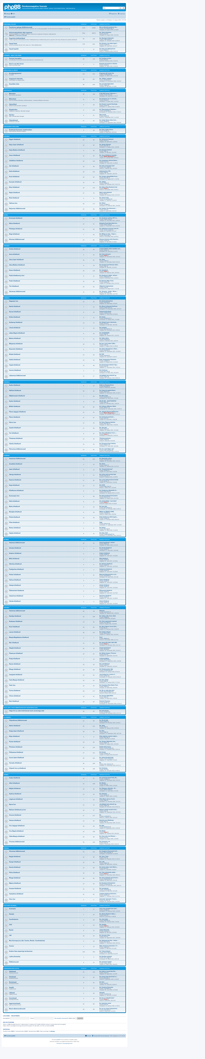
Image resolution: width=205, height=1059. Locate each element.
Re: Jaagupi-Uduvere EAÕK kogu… (109, 411)
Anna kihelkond (14, 254)
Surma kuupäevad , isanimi (107, 542)
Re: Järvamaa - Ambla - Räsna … (108, 291)
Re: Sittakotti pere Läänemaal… (108, 322)
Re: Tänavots (103, 793)
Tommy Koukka (108, 229)
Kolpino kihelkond (15, 553)
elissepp (106, 978)
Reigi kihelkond (14, 234)
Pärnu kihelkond (14, 417)
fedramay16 (107, 318)
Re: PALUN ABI (103, 720)
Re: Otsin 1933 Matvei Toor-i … (108, 433)
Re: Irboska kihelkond (105, 547)
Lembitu (106, 44)
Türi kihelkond (14, 286)
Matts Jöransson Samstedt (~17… (108, 945)
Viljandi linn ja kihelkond (17, 768)
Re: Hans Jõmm (103, 679)
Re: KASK (102, 485)
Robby (105, 183)
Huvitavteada (107, 74)
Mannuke (106, 920)
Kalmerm (106, 444)
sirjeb (105, 287)
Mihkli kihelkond (14, 406)
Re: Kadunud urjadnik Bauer (107, 390)
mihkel (105, 686)
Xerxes (106, 105)
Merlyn (105, 543)
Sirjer (105, 151)
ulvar (105, 810)
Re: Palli (101, 354)
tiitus (105, 821)
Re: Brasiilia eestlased (105, 956)
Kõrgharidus (13, 109)
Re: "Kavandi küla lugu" (106, 469)
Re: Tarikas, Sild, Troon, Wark (107, 616)
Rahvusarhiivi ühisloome (11, 126)
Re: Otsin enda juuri (105, 254)
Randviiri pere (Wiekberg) (106, 820)
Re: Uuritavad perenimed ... (107, 417)
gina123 (106, 391)
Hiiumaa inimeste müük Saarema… (109, 239)
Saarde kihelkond (15, 428)
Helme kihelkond (14, 725)
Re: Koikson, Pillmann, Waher (107, 406)
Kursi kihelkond (14, 627)
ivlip (105, 193)
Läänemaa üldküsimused (17, 375)
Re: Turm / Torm (103, 856)
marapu (106, 240)
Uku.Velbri (106, 622)
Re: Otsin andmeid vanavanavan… (109, 877)
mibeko (106, 376)
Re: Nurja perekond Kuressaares (108, 495)
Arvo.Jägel (106, 167)
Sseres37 (106, 497)
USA (10, 924)
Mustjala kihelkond (15, 512)
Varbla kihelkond (14, 359)
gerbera (106, 675)
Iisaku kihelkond (14, 778)
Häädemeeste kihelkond (17, 396)
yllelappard (106, 276)
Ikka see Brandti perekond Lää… (108, 27)
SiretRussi (106, 79)
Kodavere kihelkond (15, 621)
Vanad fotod (13, 43)
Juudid (11, 987)
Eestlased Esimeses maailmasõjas (20, 130)
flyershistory (107, 328)
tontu (105, 842)
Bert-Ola (106, 371)
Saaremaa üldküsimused (17, 458)
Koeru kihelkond (14, 270)
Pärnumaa (7, 382)
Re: (100, 762)
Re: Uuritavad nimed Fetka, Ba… (108, 777)
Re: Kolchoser (103, 370)
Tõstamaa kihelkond (15, 438)
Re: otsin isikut (103, 919)
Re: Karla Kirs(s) (104, 710)
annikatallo (106, 110)
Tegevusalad (8, 90)
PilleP (105, 732)
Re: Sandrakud (103, 270)
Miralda (106, 121)
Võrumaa (6, 848)
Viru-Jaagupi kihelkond (16, 825)
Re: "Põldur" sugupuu (105, 78)
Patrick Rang (107, 219)
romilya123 (107, 312)
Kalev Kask (107, 486)
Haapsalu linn (13, 301)
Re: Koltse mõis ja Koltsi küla (107, 474)
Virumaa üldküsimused (16, 841)
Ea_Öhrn (106, 900)
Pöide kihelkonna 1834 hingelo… (108, 517)
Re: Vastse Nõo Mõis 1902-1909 (108, 642)
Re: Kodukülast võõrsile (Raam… (108, 160)
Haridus (11, 115)
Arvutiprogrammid (15, 73)
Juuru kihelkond (14, 155)
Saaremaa (7, 455)
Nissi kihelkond (14, 187)
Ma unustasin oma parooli (61, 1018)
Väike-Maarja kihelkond (16, 836)
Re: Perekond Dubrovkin (106, 987)
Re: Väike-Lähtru (104, 338)
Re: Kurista (102, 752)
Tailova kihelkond (15, 580)
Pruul (100, 637)
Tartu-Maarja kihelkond (16, 680)
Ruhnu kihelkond (14, 528)
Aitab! (105, 697)
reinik (105, 344)
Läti (10, 935)
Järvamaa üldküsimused (17, 291)
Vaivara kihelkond (15, 820)
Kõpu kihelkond (14, 736)
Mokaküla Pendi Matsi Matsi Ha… (108, 223)
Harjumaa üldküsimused (17, 208)
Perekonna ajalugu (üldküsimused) (20, 27)
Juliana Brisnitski (104, 929)
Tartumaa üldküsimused (17, 611)
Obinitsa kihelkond (15, 564)
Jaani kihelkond (14, 469)
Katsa (105, 188)
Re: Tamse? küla (104, 197)
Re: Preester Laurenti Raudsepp (108, 104)
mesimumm (107, 459)
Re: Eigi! (101, 825)
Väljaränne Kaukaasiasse (106, 286)
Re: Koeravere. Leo (104, 841)
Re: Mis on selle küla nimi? (106, 690)
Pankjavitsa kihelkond (16, 569)
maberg (106, 947)
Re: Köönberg (103, 768)
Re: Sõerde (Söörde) (105, 144)
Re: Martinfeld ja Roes (105, 458)
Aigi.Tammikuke (108, 691)
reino (105, 857)
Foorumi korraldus (15, 58)
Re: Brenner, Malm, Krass (106, 280)
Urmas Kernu (107, 94)
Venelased (12, 977)
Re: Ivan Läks (103, 506)
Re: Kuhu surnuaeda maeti (106, 165)
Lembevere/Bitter (104, 658)
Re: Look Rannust (104, 663)
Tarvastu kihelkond (15, 763)
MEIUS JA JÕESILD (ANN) (106, 511)
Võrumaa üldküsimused (17, 851)
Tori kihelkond (14, 433)
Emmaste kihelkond (15, 218)
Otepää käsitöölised (105, 647)
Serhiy (105, 65)
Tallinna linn (13, 203)
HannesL (106, 753)
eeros (105, 418)
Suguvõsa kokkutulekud (17, 38)
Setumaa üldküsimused (17, 542)
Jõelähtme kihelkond (16, 160)
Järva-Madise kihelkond (17, 265)
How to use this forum (16, 64)
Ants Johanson (108, 764)
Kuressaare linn (14, 496)
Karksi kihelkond (14, 401)
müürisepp (106, 235)
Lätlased (12, 993)
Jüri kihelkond (14, 166)
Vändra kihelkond (15, 443)
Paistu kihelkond (14, 741)
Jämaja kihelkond (15, 474)
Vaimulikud (13, 104)
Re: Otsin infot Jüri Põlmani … (108, 836)
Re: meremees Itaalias (105, 961)
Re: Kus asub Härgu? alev (106, 448)
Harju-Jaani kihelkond (16, 144)
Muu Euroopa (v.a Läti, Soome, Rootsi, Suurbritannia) (27, 940)
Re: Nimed (102, 830)
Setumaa (6, 539)
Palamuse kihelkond (16, 653)
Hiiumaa (6, 215)
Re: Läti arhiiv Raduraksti (106, 83)
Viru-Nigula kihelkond (16, 831)
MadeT (106, 742)
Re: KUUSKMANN (104, 332)
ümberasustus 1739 (104, 171)
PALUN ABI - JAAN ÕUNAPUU (107, 401)
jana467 (106, 702)
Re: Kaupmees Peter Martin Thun (108, 685)
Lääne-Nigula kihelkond (17, 333)
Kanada (11, 914)
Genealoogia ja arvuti (11, 70)
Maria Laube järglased (105, 192)
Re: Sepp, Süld (103, 533)
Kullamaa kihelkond (15, 322)
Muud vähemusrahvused (17, 1009)
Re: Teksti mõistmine (105, 32)
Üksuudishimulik (108, 28)
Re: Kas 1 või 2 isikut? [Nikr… (107, 343)
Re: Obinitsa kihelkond (105, 563)
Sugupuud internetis (16, 78)
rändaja (106, 909)
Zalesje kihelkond (15, 585)
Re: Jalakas (102, 181)
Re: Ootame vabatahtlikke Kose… (108, 176)
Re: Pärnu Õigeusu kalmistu (107, 422)
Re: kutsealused (103, 888)
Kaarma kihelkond (15, 480)
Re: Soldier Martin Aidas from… (108, 120)
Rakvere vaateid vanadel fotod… (108, 809)
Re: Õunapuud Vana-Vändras (107, 443)
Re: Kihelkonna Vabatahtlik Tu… (108, 490)
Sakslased (12, 971)
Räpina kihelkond (15, 883)
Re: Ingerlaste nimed (105, 1003)
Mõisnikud (12, 99)
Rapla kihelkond (14, 192)
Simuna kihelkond (15, 815)
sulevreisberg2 (108, 450)
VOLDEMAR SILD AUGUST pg (107, 375)
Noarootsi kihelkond (15, 349)
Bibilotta (106, 638)
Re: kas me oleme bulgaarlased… (108, 1008)
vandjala (106, 204)
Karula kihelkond (14, 867)
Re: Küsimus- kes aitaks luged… (108, 43)
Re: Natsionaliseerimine (106, 301)
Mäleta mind (72, 1018)
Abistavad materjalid (21, 35)
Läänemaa (7, 298)
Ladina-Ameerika (14, 956)
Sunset (106, 250)
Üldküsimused (14, 962)
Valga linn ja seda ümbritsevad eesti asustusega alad (20, 707)
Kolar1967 (106, 1009)
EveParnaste (107, 884)
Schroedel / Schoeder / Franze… (108, 899)
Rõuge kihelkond (14, 878)
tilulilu (105, 681)
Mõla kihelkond (14, 558)
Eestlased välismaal (10, 905)
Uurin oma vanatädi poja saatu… (108, 908)
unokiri (105, 439)
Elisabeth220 (107, 879)
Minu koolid (102, 114)
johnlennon (106, 826)
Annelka (106, 470)
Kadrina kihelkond (15, 794)
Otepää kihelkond (15, 648)
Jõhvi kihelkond (14, 783)
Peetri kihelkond (14, 281)
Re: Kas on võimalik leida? (106, 998)
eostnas (106, 931)
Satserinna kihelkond (16, 596)
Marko (105, 428)
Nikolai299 (106, 575)
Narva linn (12, 804)
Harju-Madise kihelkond (17, 150)
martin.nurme (107, 307)
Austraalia (12, 908)
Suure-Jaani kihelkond (16, 757)
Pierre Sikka (107, 952)
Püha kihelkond (14, 522)
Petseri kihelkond (15, 574)
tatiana (105, 721)
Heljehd (106, 85)
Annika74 (106, 712)
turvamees (106, 612)
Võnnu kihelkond (14, 696)
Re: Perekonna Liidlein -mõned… (108, 275)
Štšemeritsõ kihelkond (16, 590)
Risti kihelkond (14, 198)
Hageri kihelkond (14, 139)
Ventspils (102, 992)
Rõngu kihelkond (14, 669)
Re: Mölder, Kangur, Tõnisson (107, 653)
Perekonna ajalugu (10, 24)
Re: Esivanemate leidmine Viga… (108, 364)
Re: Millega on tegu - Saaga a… (108, 234)
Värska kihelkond (14, 601)
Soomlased (13, 998)
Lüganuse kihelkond (16, 799)
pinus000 (106, 386)
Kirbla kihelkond (14, 317)
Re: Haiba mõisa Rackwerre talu (108, 187)
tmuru (105, 915)
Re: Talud (102, 259)
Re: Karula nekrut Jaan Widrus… (108, 867)
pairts (105, 402)
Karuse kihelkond (15, 312)
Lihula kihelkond (14, 327)
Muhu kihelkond (14, 506)
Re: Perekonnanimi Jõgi (106, 669)
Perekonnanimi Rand (105, 311)
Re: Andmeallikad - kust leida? (108, 501)
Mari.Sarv (106, 423)
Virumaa (6, 774)
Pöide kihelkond (14, 517)
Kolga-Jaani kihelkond (16, 731)
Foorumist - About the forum (12, 55)
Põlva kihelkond (14, 872)
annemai (106, 302)
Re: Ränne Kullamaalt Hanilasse (108, 306)
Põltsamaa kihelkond (16, 752)
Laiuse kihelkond (14, 632)
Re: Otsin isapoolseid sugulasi (108, 621)
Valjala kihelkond (14, 533)
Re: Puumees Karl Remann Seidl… (109, 264)
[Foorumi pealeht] (13, 7)
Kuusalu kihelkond (15, 182)
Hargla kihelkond (14, 856)
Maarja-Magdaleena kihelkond (19, 637)
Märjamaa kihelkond (15, 343)
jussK (105, 33)
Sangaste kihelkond (15, 674)
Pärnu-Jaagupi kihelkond (17, 412)
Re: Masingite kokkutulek (106, 38)
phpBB (58, 1039)
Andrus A (106, 523)
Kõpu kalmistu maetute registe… (108, 736)
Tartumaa (6, 607)
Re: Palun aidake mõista (106, 129)
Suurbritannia (13, 919)
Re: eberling (102, 924)
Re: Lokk (101, 861)
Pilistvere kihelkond (15, 747)
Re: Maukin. (102, 783)
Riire (105, 726)
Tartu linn (12, 685)
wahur (105, 665)
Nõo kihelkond (14, 642)
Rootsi (11, 930)
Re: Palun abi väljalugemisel (107, 48)
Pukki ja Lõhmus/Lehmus (106, 385)
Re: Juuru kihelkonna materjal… (108, 155)
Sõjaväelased (13, 120)
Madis (105, 50)
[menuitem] (13, 13)
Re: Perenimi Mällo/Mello (106, 695)
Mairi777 (106, 407)
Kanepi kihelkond (15, 862)
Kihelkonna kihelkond (16, 490)
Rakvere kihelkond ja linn (17, 810)
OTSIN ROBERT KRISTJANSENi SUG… (110, 248)
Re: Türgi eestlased (104, 951)
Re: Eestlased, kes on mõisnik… (108, 98)
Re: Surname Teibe (104, 935)
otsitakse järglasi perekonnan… (108, 893)
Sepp (100, 522)
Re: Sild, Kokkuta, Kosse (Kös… (108, 626)
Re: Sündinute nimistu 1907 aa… (108, 218)
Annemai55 (107, 292)
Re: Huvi (101, 982)
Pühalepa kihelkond (15, 229)
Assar (105, 100)
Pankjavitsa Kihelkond (105, 569)
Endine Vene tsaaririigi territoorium (20, 951)
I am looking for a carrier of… (107, 674)
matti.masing (107, 39)
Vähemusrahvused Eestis (11, 968)
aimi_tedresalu (107, 852)
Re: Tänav (102, 463)
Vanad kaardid (13, 49)
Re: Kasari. (102, 317)
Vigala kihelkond (14, 365)
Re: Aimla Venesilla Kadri (106, 757)
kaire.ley (106, 475)
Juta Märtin (107, 988)
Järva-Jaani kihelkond (16, 259)
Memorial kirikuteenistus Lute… (108, 574)
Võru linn (12, 899)
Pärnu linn (12, 422)
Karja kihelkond (14, 485)
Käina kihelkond (14, 223)
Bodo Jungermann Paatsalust (107, 359)
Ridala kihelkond (14, 354)
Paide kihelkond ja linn (16, 275)
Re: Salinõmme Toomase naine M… (109, 228)
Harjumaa (7, 136)
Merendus (12, 93)
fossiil (105, 983)
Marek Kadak (107, 789)
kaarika (106, 282)
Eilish (105, 334)
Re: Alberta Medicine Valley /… (107, 913)
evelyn (105, 465)
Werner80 (106, 633)
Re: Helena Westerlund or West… (108, 348)
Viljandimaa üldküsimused (18, 720)
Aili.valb (106, 649)
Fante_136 (106, 963)
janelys (106, 481)
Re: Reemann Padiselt (105, 149)
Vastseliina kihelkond (16, 894)
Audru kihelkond (14, 385)
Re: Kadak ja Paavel (104, 632)
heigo (105, 172)
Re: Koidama (103, 327)
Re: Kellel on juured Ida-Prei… (107, 971)
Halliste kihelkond (15, 390)
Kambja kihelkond (15, 616)
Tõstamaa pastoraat (105, 438)
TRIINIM (106, 513)
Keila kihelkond (14, 171)
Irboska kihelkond (15, 548)
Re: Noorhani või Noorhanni (107, 883)
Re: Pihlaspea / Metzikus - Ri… (107, 788)
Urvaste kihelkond (15, 888)
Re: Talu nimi (103, 427)
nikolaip (52, 1031)
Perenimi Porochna (104, 701)
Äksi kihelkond (14, 701)
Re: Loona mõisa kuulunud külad (108, 479)
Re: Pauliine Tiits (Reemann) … (108, 208)
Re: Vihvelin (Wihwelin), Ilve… (107, 741)
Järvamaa (6, 245)
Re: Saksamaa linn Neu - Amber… (108, 940)
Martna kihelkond (14, 338)
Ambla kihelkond (14, 249)
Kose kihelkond (14, 176)
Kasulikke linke (14, 84)
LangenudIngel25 (108, 534)
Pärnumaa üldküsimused (17, 449)
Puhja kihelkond (14, 658)
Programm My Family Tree (106, 73)
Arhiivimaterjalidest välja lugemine (20, 32)
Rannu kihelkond (14, 664)
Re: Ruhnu (102, 527)
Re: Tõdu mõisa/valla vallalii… (107, 872)
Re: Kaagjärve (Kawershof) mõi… (108, 851)
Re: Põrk (101, 730)
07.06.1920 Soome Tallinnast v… (108, 93)
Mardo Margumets (109, 156)
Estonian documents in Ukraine (108, 63)
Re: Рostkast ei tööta (105, 58)
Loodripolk (106, 816)
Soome (11, 946)
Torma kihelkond (14, 690)
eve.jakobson (107, 199)
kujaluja (106, 617)
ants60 (105, 116)
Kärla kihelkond (14, 501)
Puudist (106, 131)
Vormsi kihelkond (15, 370)
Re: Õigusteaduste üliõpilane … (108, 109)
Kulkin (105, 260)
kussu (105, 161)
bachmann (106, 397)
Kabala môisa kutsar (105, 746)
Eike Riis (106, 145)
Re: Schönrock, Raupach (106, 139)
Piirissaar (102, 610)
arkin (105, 784)
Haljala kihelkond (14, 788)
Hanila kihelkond (14, 306)
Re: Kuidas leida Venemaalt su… (108, 976)
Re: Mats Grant (103, 395)
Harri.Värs (106, 491)
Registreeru (15, 1015)
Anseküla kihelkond (15, 464)
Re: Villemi (102, 203)
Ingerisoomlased (14, 1003)
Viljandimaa (7, 717)
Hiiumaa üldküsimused (16, 239)
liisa (105, 627)
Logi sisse (6, 1015)
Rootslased (12, 982)
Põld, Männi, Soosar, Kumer (107, 799)
